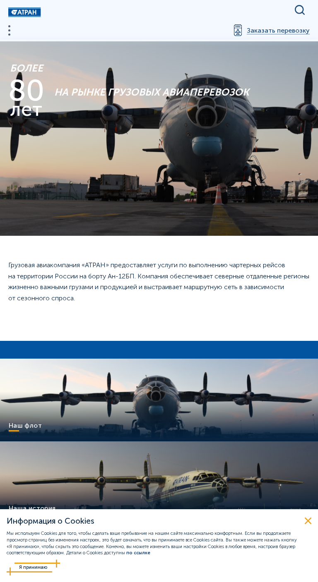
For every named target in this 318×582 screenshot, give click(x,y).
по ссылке (138, 553)
